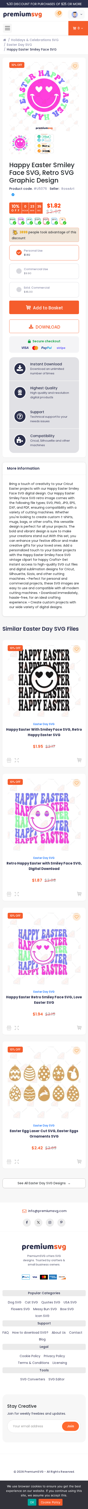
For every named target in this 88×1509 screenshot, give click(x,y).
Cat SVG (31, 1302)
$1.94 (38, 1014)
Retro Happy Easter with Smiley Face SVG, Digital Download (44, 866)
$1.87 (37, 880)
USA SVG (70, 1302)
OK (32, 1502)
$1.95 (38, 746)
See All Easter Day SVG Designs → (44, 1183)
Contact (75, 1332)
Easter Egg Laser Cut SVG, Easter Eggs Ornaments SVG (44, 1134)
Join (70, 1426)
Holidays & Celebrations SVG (35, 40)
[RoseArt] (10, 894)
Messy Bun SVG (45, 1309)
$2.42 (37, 1148)
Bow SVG (67, 1309)
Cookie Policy (30, 1356)
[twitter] (38, 1223)
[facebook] (27, 1223)
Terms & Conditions (33, 1363)
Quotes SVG (50, 1302)
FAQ (5, 1332)
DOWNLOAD (47, 327)
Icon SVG (42, 1316)
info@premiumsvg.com (47, 1211)
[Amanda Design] (10, 760)
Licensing (60, 1363)
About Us (59, 1332)
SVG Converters (32, 1379)
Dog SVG (14, 1302)
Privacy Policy (54, 1356)
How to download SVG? (30, 1332)
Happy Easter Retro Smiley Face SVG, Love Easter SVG (44, 1000)
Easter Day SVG (19, 44)
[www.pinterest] (61, 1223)
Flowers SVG (20, 1309)
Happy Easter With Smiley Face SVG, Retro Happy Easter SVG (44, 732)
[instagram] (50, 1223)
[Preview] (18, 760)
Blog (42, 1339)
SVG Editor (57, 1379)
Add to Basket (48, 308)
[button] (76, 14)
